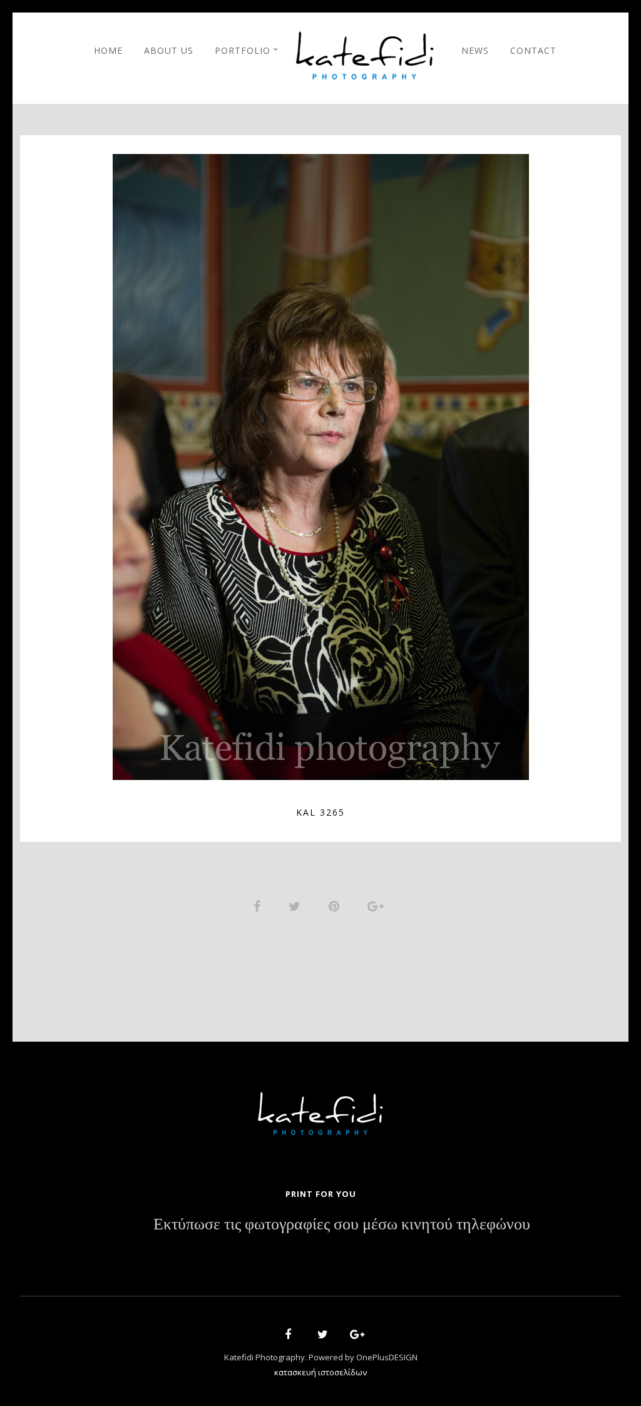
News (475, 50)
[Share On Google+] (377, 905)
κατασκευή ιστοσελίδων (320, 1372)
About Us (168, 50)
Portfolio (242, 50)
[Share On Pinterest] (336, 905)
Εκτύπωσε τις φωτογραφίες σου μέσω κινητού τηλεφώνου (341, 1224)
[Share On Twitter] (296, 905)
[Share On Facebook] (259, 905)
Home (108, 50)
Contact (533, 50)
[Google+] (353, 1336)
